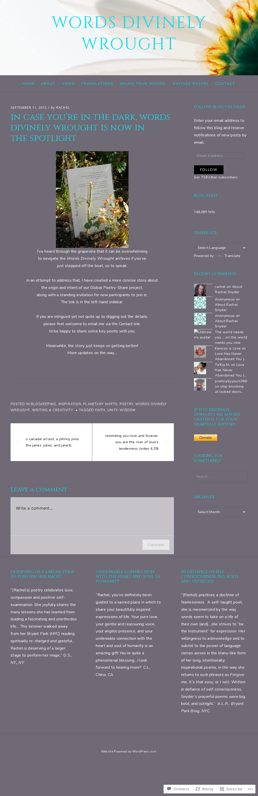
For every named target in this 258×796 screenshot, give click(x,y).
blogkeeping (43, 404)
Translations (97, 83)
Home (29, 83)
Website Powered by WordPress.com (128, 751)
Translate (232, 255)
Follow (208, 169)
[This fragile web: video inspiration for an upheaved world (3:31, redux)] (92, 199)
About (48, 83)
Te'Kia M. (222, 364)
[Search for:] (221, 476)
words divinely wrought (129, 33)
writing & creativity (52, 410)
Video (68, 83)
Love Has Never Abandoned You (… (230, 370)
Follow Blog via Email (220, 107)
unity (113, 410)
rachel (63, 107)
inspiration (69, 404)
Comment (156, 545)
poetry (126, 404)
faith (100, 410)
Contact (225, 83)
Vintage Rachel (191, 83)
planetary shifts (100, 404)
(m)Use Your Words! (143, 83)
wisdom (128, 410)
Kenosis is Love (228, 348)
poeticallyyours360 (231, 381)
